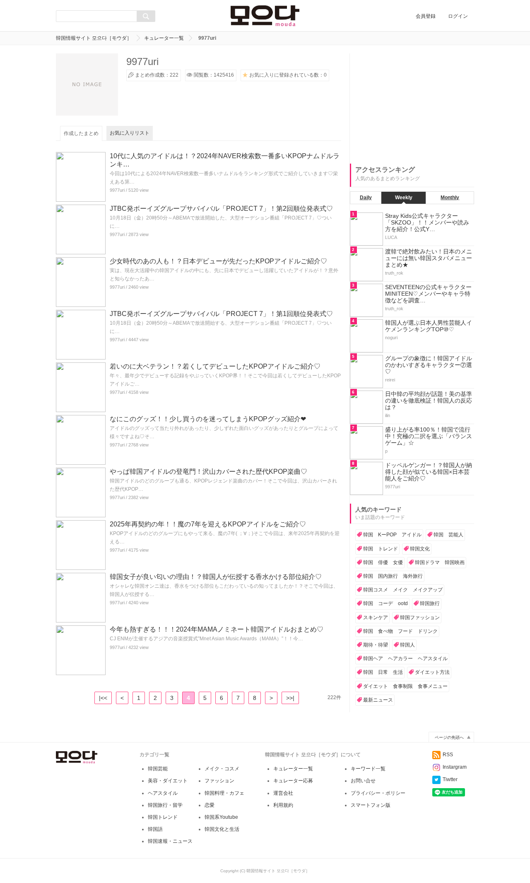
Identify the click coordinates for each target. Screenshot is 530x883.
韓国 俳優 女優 (383, 562)
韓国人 (407, 645)
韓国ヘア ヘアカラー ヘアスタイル (405, 658)
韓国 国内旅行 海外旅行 (393, 576)
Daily (366, 197)
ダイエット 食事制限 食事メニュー (405, 686)
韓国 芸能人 (448, 535)
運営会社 (283, 793)
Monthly (450, 197)
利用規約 (283, 805)
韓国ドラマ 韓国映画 (440, 562)
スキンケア (375, 617)
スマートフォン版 (370, 805)
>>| (290, 698)
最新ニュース (378, 700)
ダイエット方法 (432, 672)
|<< (103, 698)
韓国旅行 (430, 603)
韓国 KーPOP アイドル (392, 535)
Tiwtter (450, 779)
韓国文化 (420, 549)
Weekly (403, 197)
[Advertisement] (412, 105)
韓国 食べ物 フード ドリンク (400, 631)
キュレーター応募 (293, 781)
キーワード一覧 (368, 769)
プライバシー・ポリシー (378, 793)
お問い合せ (363, 781)
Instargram (455, 767)
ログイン (458, 16)
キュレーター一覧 (164, 38)
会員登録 (426, 16)
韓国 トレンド (380, 549)
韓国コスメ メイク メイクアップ (403, 590)
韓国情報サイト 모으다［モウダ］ (94, 38)
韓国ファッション (420, 617)
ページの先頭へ (449, 737)
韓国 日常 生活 (383, 672)
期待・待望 (375, 645)
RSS (448, 755)
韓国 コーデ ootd (385, 603)
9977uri (117, 190)
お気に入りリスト (129, 133)
